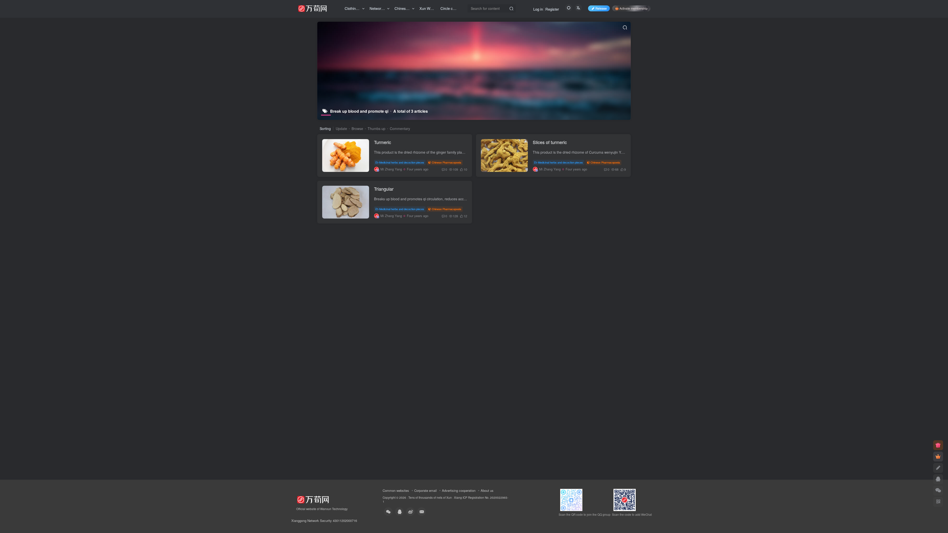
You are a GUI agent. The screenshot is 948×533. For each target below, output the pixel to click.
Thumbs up (376, 128)
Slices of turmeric (550, 142)
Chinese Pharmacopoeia (446, 162)
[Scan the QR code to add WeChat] (938, 491)
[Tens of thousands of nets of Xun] (313, 499)
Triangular (384, 188)
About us (487, 490)
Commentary (400, 128)
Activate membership (633, 8)
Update (341, 128)
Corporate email (425, 490)
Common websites (396, 490)
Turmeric (382, 142)
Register (552, 9)
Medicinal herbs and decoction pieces (401, 162)
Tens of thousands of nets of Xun (430, 497)
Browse (357, 128)
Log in (538, 9)
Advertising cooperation (458, 490)
